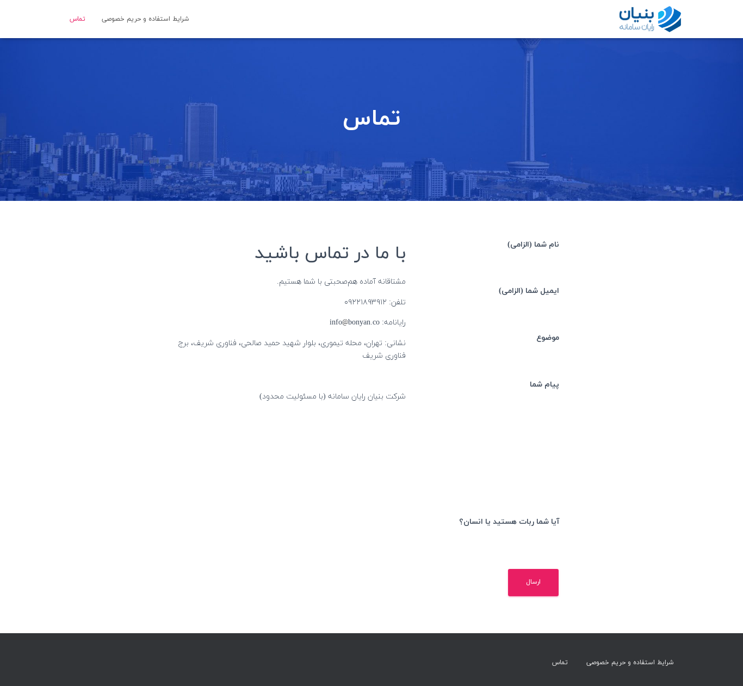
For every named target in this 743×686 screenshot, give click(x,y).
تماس (77, 19)
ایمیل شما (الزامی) (529, 291)
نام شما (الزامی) (533, 245)
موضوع (547, 338)
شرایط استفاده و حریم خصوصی (145, 19)
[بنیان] (649, 19)
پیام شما (544, 384)
